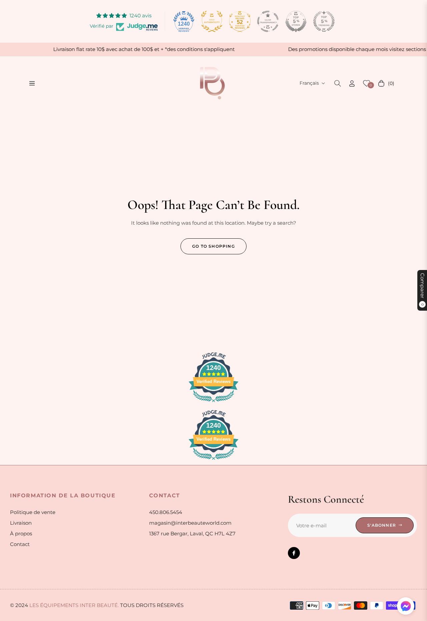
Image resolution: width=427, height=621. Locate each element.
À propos (21, 533)
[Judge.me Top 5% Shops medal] (296, 21)
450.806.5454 (165, 512)
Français (309, 83)
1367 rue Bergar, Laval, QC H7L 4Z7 (192, 533)
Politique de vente (32, 512)
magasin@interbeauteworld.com (190, 523)
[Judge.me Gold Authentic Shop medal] (212, 21)
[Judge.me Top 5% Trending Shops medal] (324, 21)
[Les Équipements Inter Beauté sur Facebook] (294, 553)
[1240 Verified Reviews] (213, 403)
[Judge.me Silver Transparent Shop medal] (268, 21)
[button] (337, 83)
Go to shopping (213, 246)
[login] (352, 83)
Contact (20, 544)
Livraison (21, 523)
